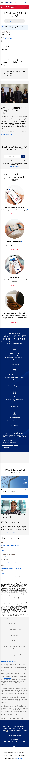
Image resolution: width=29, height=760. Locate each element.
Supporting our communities (12, 21)
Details (2, 550)
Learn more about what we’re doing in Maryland (12, 532)
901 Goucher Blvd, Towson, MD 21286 (10, 545)
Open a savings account (7, 440)
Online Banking (5, 447)
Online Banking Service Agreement (8, 661)
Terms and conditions (14, 166)
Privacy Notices (19, 758)
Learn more (14, 214)
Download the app (14, 425)
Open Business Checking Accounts (10, 445)
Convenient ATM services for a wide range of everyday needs (14, 71)
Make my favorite (7, 41)
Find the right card (14, 364)
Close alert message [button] (26, 26)
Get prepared (14, 406)
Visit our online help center (7, 134)
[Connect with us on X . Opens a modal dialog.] (20, 741)
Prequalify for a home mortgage (9, 442)
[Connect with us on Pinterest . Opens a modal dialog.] (16, 741)
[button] (2, 2)
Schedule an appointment (7, 562)
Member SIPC (7, 678)
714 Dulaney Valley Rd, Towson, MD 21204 (11, 568)
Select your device (10, 156)
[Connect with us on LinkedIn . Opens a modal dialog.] (12, 741)
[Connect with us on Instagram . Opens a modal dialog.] (9, 741)
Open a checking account (14, 386)
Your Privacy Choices (14, 730)
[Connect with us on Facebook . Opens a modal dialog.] (5, 741)
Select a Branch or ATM (7, 7)
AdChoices (3, 730)
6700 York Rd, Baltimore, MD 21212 (9, 557)
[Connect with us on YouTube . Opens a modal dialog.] (24, 741)
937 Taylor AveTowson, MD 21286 (7, 38)
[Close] (27, 749)
